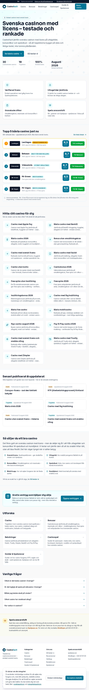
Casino (23, 7)
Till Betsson (78, 155)
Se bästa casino (12, 54)
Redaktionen (50, 662)
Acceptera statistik (74, 678)
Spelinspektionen (74, 659)
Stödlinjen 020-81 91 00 (64, 1)
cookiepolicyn (19, 684)
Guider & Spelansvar (64, 6)
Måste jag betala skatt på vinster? (44, 593)
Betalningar (42, 7)
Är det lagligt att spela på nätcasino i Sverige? (44, 587)
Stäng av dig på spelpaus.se (44, 1)
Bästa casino (79, 6)
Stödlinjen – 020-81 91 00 (77, 656)
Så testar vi (33, 54)
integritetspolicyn (34, 684)
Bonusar (32, 7)
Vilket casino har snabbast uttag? (44, 599)
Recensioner (50, 656)
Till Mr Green (78, 178)
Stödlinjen (61, 628)
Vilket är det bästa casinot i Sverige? (44, 581)
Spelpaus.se (32, 628)
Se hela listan (78, 135)
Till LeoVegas (78, 143)
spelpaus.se (72, 653)
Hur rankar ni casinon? (44, 605)
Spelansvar (50, 665)
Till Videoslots (77, 166)
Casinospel (54, 7)
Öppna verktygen (71, 498)
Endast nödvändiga (55, 678)
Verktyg (49, 659)
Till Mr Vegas (78, 189)
